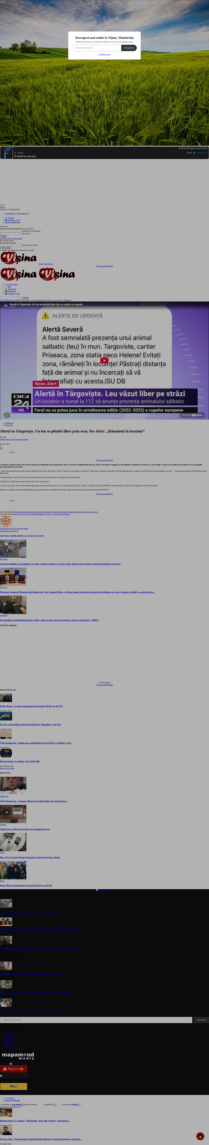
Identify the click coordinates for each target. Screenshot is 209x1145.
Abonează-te (129, 48)
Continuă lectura (104, 54)
